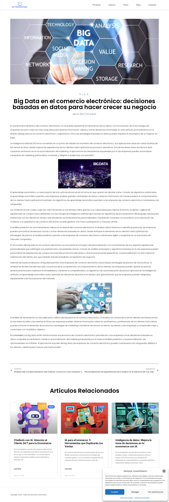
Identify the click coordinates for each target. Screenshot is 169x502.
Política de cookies (126, 498)
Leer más (17, 469)
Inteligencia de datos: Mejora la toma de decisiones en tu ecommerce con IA (133, 443)
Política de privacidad (141, 498)
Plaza (125, 5)
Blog (138, 5)
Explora (112, 5)
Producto (97, 5)
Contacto (152, 5)
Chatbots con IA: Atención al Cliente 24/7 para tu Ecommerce (32, 442)
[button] (164, 471)
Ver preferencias (155, 492)
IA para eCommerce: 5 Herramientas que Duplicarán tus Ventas (84, 443)
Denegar (135, 492)
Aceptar (114, 492)
